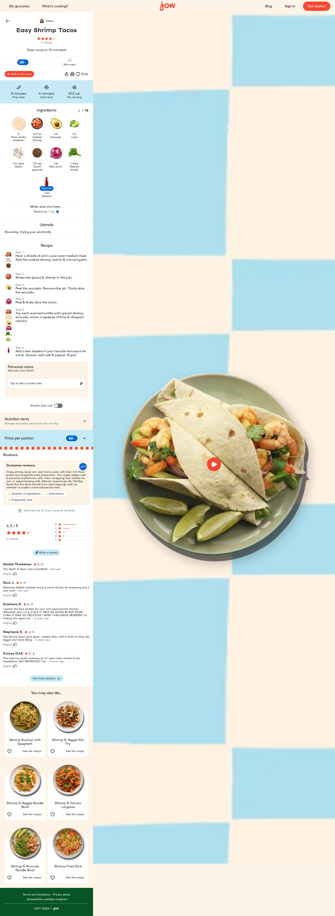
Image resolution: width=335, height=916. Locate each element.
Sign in (290, 6)
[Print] (72, 74)
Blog (268, 6)
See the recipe (32, 751)
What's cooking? (55, 6)
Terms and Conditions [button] (36, 894)
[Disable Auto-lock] (58, 406)
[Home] (167, 6)
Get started (317, 6)
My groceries (19, 6)
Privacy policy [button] (61, 894)
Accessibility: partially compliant (47, 899)
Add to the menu (21, 74)
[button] (8, 21)
